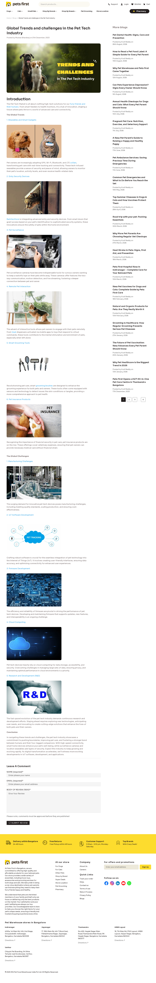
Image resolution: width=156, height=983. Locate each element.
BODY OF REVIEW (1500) (18, 790)
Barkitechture (13, 219)
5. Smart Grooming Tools (18, 343)
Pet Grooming (61, 886)
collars (73, 163)
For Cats (58, 870)
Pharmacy (141, 11)
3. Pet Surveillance (15, 230)
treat (14, 332)
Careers (83, 870)
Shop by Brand (61, 876)
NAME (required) (14, 772)
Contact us (84, 885)
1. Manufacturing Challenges (20, 461)
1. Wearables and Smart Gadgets (21, 120)
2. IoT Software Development (20, 515)
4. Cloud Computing (16, 622)
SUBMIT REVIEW (19, 823)
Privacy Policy (85, 895)
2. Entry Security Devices (18, 176)
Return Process (86, 892)
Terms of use (85, 889)
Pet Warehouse (17, 4)
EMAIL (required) (14, 781)
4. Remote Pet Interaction (18, 286)
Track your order (86, 879)
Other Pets (59, 873)
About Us (83, 866)
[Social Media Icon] (106, 883)
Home (9, 18)
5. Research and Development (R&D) (23, 676)
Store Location (61, 883)
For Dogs (59, 866)
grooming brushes (44, 386)
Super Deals (60, 880)
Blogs (15, 18)
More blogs (120, 27)
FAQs (82, 882)
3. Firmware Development (18, 568)
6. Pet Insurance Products (18, 399)
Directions (9, 940)
